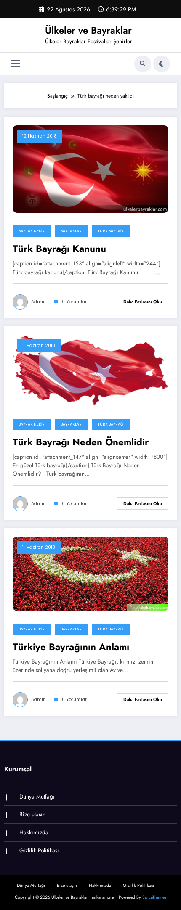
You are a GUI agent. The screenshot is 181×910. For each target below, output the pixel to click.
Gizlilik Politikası (39, 850)
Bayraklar (71, 230)
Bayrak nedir (32, 230)
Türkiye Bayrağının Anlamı (71, 647)
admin (38, 302)
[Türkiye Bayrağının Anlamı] (90, 573)
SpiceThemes (154, 897)
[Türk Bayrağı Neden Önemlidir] (90, 370)
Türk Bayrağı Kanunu (59, 249)
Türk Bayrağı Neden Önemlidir (81, 442)
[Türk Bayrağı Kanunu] (90, 168)
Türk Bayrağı (111, 230)
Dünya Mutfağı (37, 797)
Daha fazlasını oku (142, 302)
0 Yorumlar (74, 302)
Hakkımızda (33, 832)
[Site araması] (142, 64)
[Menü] (15, 64)
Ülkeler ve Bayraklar (88, 30)
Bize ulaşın (32, 814)
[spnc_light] (161, 64)
